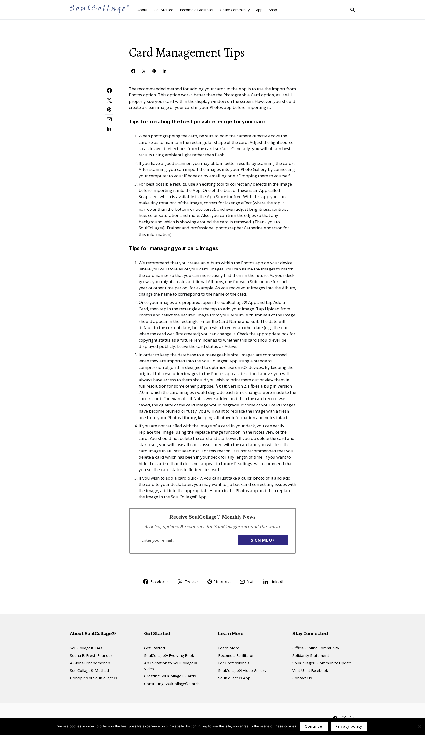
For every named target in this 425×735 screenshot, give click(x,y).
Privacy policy (349, 726)
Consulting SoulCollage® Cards (172, 683)
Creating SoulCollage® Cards (170, 676)
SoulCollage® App (234, 677)
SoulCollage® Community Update (322, 662)
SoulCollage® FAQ (86, 647)
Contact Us (302, 677)
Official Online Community (315, 647)
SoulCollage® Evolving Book (169, 655)
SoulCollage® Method (89, 670)
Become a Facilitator (236, 655)
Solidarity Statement (310, 655)
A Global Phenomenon (90, 662)
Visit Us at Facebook (310, 670)
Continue (313, 726)
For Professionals (233, 662)
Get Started (154, 647)
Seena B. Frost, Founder (91, 655)
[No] (418, 726)
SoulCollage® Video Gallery (242, 670)
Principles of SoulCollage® (93, 677)
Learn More (228, 647)
